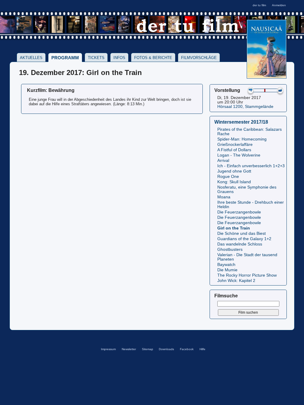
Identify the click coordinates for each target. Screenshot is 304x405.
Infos (119, 57)
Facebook (187, 349)
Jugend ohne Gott (234, 171)
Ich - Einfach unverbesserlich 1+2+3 (251, 166)
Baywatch (226, 264)
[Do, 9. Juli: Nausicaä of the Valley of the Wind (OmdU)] (266, 76)
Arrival (223, 160)
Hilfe (202, 349)
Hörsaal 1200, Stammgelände (245, 106)
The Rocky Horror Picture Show (247, 275)
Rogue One (228, 176)
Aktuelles (31, 57)
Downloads (166, 349)
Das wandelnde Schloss (239, 244)
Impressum (108, 349)
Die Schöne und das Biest (241, 233)
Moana (223, 197)
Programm (65, 57)
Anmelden (279, 5)
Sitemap (147, 349)
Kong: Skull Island (234, 182)
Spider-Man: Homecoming (242, 139)
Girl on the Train (233, 228)
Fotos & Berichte (153, 57)
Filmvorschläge (199, 57)
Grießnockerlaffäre (235, 144)
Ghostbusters (230, 249)
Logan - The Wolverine (238, 155)
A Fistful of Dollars (234, 150)
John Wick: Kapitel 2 (236, 280)
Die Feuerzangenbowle (239, 212)
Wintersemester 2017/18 (241, 122)
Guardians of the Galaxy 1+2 (244, 239)
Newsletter (129, 349)
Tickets (96, 57)
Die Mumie (227, 270)
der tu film (259, 5)
